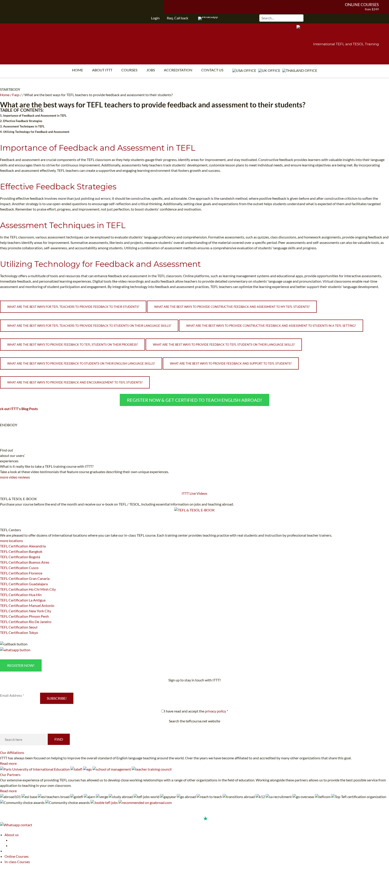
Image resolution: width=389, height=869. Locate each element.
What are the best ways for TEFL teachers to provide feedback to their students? (73, 307)
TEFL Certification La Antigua (22, 600)
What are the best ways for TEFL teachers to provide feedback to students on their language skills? (89, 325)
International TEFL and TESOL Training (346, 44)
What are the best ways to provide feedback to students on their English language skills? (81, 363)
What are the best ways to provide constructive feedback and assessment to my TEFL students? (232, 307)
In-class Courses (17, 862)
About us (12, 835)
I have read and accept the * (196, 711)
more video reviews (15, 477)
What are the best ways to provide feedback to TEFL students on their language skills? (224, 344)
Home (77, 70)
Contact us (212, 70)
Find (58, 739)
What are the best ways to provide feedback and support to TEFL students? (231, 363)
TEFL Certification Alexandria (23, 546)
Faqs (16, 95)
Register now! (20, 665)
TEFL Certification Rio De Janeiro (25, 621)
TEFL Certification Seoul (18, 627)
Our (12, 752)
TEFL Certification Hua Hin (21, 594)
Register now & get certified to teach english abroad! (194, 400)
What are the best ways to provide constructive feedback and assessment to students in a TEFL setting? (271, 325)
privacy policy (215, 711)
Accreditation (178, 70)
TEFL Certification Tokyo (19, 632)
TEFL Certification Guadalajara (24, 584)
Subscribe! (57, 698)
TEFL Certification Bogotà (20, 557)
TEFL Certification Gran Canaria (25, 578)
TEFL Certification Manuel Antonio (27, 605)
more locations (11, 540)
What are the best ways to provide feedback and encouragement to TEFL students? (74, 382)
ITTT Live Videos (194, 493)
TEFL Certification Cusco (19, 567)
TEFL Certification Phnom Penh (24, 616)
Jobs (150, 70)
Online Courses (362, 4)
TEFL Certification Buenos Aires (24, 562)
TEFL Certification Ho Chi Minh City (28, 589)
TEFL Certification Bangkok (21, 551)
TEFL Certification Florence (21, 573)
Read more (8, 763)
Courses (129, 70)
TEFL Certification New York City (25, 611)
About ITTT (102, 70)
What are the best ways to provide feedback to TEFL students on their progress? (72, 344)
